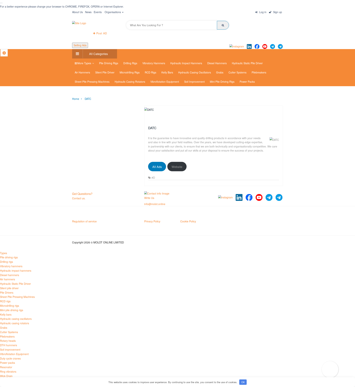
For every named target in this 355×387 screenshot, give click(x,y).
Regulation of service (84, 221)
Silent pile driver (104, 72)
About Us (77, 12)
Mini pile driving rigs (222, 81)
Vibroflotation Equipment (164, 81)
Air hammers (82, 72)
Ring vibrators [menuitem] (8, 371)
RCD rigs (150, 72)
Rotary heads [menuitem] (8, 341)
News (88, 12)
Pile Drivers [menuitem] (6, 292)
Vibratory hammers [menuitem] (11, 266)
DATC (88, 99)
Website (177, 167)
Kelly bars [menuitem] (5, 314)
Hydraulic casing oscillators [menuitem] (16, 319)
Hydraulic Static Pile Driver (247, 63)
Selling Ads (80, 45)
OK (243, 382)
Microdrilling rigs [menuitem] (9, 305)
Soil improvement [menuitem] (10, 349)
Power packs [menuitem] (7, 362)
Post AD (101, 33)
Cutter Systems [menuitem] (9, 332)
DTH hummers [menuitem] (8, 345)
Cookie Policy (188, 221)
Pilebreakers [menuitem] (7, 336)
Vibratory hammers (153, 63)
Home (75, 99)
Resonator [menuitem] (6, 367)
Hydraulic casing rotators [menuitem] (14, 323)
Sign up (277, 12)
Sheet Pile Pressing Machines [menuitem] (17, 297)
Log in (262, 12)
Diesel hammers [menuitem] (9, 275)
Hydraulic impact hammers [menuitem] (15, 270)
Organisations (113, 12)
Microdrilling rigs (130, 72)
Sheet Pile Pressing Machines (92, 81)
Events (98, 12)
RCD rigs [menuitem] (5, 301)
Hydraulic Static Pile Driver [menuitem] (15, 283)
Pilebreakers (259, 72)
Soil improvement (194, 81)
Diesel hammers (217, 63)
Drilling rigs (130, 63)
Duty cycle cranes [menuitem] (10, 358)
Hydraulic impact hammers (186, 63)
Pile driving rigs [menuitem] (9, 257)
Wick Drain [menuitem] (6, 376)
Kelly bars (167, 72)
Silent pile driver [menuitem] (9, 288)
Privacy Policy (152, 221)
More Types (84, 63)
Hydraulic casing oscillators (194, 72)
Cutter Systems (237, 72)
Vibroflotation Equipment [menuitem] (14, 354)
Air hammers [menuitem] (7, 279)
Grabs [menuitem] (3, 327)
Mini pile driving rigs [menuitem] (11, 310)
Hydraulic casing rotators (130, 81)
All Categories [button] (98, 54)
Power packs (247, 81)
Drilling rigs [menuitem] (6, 262)
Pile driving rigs (108, 63)
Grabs (219, 72)
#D (153, 177)
